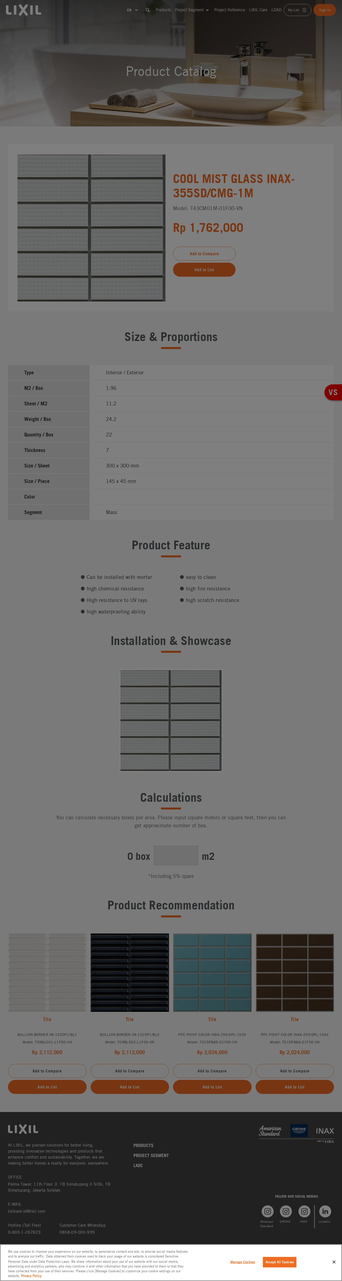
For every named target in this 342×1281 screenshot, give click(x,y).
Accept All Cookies (280, 1262)
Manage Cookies (242, 1262)
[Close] (333, 1261)
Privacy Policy (31, 1276)
